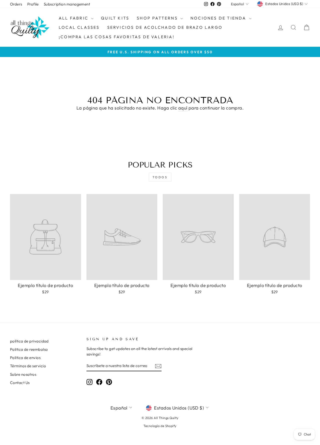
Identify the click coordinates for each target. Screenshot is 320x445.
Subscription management (67, 4)
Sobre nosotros (23, 374)
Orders (16, 4)
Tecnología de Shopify (160, 426)
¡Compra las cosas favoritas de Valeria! (116, 36)
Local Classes (79, 27)
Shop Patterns (158, 18)
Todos (160, 177)
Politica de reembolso (29, 349)
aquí (183, 108)
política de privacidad (29, 341)
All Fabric (74, 18)
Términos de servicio (28, 366)
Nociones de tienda (219, 18)
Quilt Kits (115, 18)
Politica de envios (25, 357)
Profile (33, 4)
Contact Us (20, 382)
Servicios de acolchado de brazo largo (164, 27)
